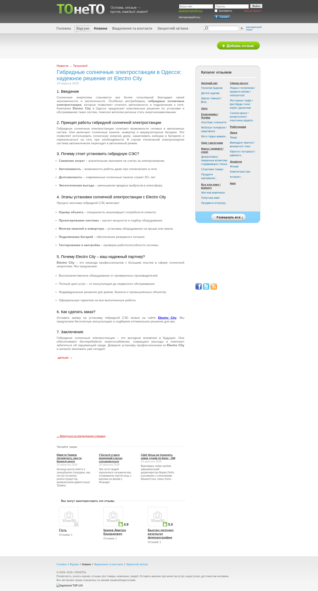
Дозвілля (236, 161)
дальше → (65, 357)
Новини (100, 28)
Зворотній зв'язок (172, 28)
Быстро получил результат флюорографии (160, 533)
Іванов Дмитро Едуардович (114, 531)
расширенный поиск (254, 28)
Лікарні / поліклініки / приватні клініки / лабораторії (242, 91)
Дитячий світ (209, 83)
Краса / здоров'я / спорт (212, 150)
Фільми (234, 166)
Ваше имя (186, 6)
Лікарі (233, 137)
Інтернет (236, 176)
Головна (63, 28)
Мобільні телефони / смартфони (213, 129)
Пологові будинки (212, 88)
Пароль (220, 6)
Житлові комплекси (213, 192)
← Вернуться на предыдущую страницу (81, 436)
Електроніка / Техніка (209, 116)
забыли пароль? (253, 11)
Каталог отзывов (216, 72)
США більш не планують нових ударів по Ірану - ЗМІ (158, 456)
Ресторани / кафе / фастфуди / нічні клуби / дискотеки (241, 104)
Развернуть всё (228, 216)
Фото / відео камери (214, 136)
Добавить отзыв (238, 46)
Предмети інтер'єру (214, 203)
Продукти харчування (209, 176)
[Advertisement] (133, 46)
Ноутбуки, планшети (213, 122)
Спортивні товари (212, 169)
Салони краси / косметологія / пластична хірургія (242, 117)
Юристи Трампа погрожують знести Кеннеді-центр (69, 458)
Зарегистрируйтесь (190, 10)
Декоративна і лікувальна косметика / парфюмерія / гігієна (214, 160)
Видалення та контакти (132, 28)
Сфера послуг (239, 83)
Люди (233, 132)
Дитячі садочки (210, 93)
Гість (63, 530)
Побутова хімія (210, 197)
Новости (62, 65)
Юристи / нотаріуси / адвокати (242, 153)
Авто (204, 108)
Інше (233, 183)
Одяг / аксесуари (212, 142)
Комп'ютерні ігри (240, 171)
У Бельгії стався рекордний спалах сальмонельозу (110, 458)
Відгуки (82, 28)
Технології (80, 65)
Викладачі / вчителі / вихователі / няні (242, 144)
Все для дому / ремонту (210, 186)
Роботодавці (238, 126)
